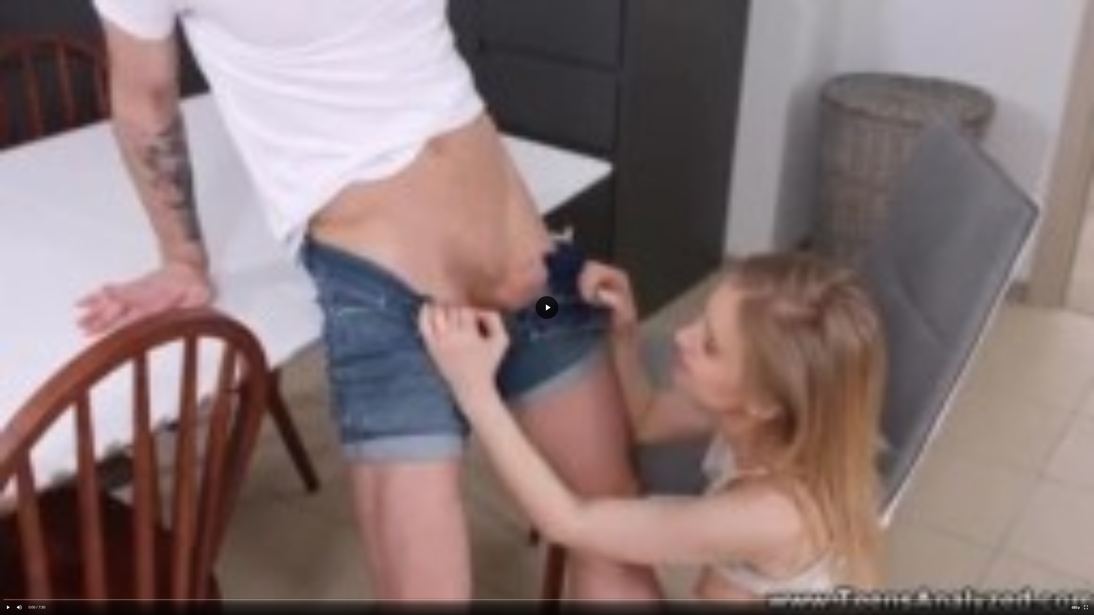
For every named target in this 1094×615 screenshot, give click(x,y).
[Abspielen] (547, 307)
